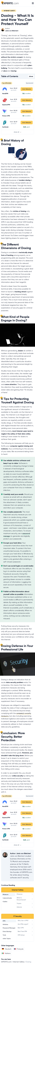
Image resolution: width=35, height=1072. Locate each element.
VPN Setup (21, 935)
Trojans (19, 903)
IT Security (17, 916)
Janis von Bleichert (23, 853)
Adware (19, 907)
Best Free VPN (22, 931)
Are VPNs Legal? (23, 924)
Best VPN (21, 928)
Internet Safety (17, 890)
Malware (19, 894)
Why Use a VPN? (23, 920)
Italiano (8, 953)
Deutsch (8, 949)
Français (20, 949)
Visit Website (26, 89)
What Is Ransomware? (21, 899)
